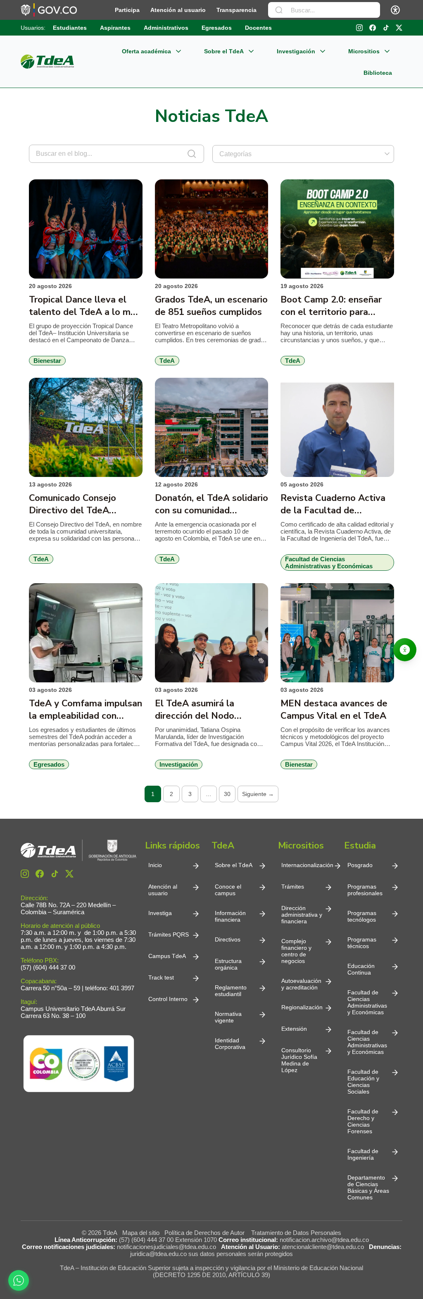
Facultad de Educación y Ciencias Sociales (363, 1081)
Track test (161, 977)
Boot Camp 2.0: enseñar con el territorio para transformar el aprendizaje (336, 305)
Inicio (155, 865)
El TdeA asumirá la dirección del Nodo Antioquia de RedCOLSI (204, 709)
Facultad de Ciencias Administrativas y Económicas (367, 1002)
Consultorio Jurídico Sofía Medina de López (299, 1060)
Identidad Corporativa (230, 1043)
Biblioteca (378, 72)
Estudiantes (70, 27)
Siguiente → (258, 794)
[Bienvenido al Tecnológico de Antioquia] (79, 850)
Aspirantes (115, 27)
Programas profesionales (365, 889)
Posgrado (360, 865)
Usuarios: (33, 27)
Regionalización (302, 1007)
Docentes (258, 27)
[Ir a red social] (25, 874)
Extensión (294, 1028)
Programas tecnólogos (361, 916)
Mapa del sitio (140, 1232)
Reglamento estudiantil (231, 990)
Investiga (160, 913)
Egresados (217, 27)
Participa (127, 10)
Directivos (227, 939)
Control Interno (168, 999)
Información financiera (230, 916)
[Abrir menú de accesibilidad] (395, 10)
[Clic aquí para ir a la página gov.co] (49, 10)
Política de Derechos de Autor (206, 1232)
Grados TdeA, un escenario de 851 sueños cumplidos (211, 305)
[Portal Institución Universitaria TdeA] (47, 61)
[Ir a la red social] (359, 28)
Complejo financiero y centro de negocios (296, 951)
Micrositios (364, 51)
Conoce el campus (228, 889)
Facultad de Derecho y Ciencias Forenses (362, 1121)
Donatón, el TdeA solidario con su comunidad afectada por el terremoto (211, 504)
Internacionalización (307, 865)
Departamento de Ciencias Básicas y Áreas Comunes (368, 1187)
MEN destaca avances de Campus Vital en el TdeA (333, 709)
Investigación (296, 51)
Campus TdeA (167, 956)
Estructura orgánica (228, 964)
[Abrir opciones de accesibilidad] (404, 649)
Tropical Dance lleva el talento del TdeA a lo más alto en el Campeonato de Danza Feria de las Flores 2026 (84, 305)
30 (227, 794)
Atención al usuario (178, 10)
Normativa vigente (228, 1017)
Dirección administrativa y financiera (301, 915)
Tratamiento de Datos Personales (296, 1232)
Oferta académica (146, 51)
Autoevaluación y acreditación (301, 984)
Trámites (292, 886)
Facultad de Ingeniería (362, 1154)
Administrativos (166, 27)
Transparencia (236, 10)
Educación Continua (361, 969)
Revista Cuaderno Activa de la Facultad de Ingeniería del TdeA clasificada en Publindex (332, 504)
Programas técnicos (361, 942)
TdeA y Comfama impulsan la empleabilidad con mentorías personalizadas (85, 709)
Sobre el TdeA (224, 51)
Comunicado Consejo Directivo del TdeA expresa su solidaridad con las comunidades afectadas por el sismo (85, 504)
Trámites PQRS (168, 934)
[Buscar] (279, 9)
